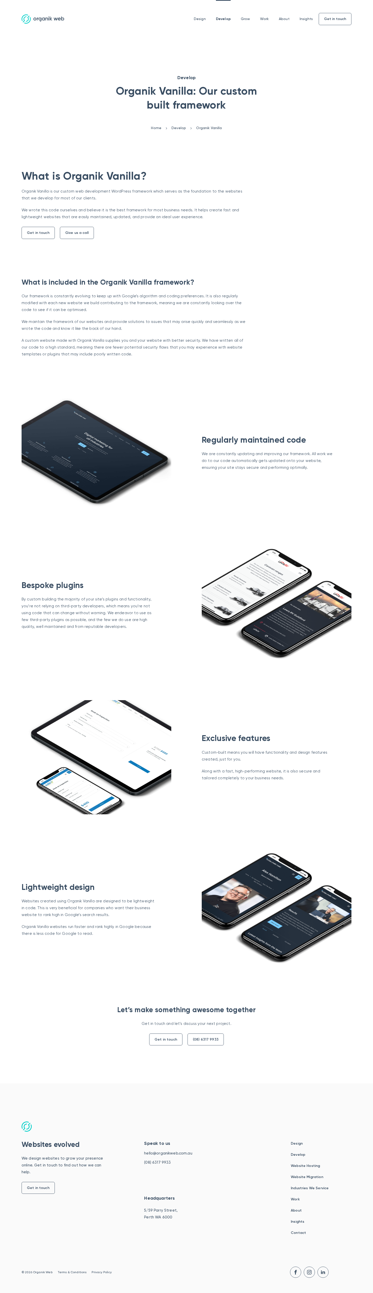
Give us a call (77, 233)
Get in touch (38, 233)
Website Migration (307, 1177)
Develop (223, 19)
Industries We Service (310, 1188)
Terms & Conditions (72, 1272)
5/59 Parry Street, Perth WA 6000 (161, 1213)
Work (264, 19)
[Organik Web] (42, 19)
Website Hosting (305, 1166)
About (284, 19)
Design (200, 19)
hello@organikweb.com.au (168, 1153)
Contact (298, 1233)
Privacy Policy (102, 1272)
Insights (306, 19)
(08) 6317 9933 (205, 1039)
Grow (245, 19)
